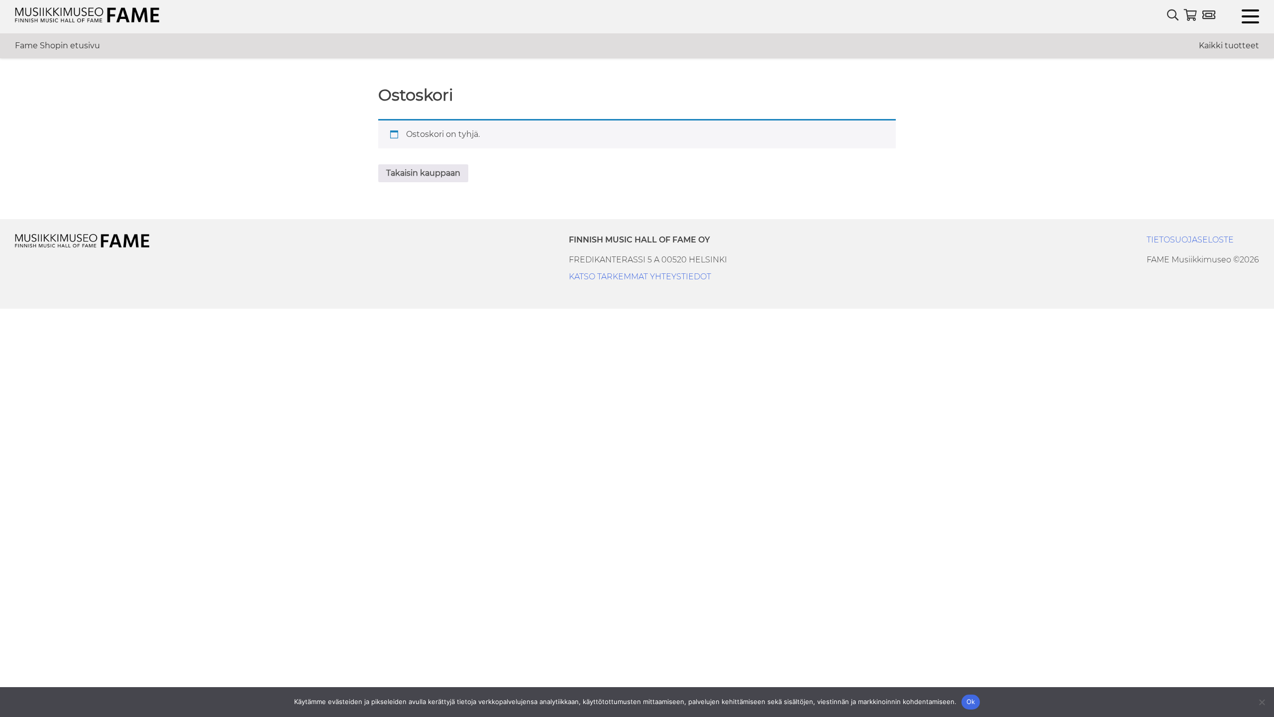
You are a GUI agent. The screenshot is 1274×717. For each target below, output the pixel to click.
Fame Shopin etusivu (57, 45)
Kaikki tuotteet (1229, 45)
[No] (1262, 702)
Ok (970, 702)
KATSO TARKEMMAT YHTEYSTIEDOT (640, 276)
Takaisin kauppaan (423, 173)
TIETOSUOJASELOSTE (1190, 239)
